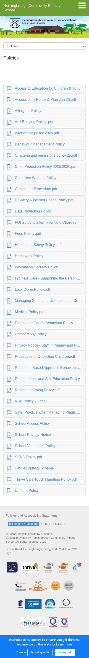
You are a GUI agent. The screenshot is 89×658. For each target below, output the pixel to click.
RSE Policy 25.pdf (29, 401)
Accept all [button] (65, 652)
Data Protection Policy (33, 211)
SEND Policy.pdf (28, 457)
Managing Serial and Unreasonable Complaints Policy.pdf (50, 301)
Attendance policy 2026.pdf (37, 133)
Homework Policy (29, 256)
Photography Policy (31, 334)
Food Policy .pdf (28, 234)
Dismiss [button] (20, 652)
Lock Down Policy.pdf (32, 289)
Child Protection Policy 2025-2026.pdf (45, 166)
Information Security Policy (36, 267)
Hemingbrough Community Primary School (31, 8)
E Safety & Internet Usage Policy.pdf (44, 200)
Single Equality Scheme (34, 468)
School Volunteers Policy (35, 446)
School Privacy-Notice (33, 435)
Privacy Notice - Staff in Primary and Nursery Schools (50, 345)
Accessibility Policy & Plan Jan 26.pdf (45, 99)
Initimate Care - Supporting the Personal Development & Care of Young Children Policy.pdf (50, 278)
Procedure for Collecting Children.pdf (45, 356)
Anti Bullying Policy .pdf (34, 122)
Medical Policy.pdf (29, 312)
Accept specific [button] (40, 652)
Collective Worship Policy (35, 178)
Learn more (64, 644)
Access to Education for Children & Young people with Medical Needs (50, 88)
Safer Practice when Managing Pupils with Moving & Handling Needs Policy (50, 412)
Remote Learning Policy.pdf (37, 390)
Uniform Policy (27, 490)
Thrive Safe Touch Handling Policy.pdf (46, 479)
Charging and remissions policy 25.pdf (46, 155)
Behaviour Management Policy (40, 144)
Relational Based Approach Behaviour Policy (50, 368)
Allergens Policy (28, 111)
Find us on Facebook (24, 524)
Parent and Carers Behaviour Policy (44, 323)
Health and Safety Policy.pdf (37, 245)
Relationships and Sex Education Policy (47, 379)
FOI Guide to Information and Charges (45, 222)
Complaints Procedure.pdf (36, 189)
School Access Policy (32, 423)
